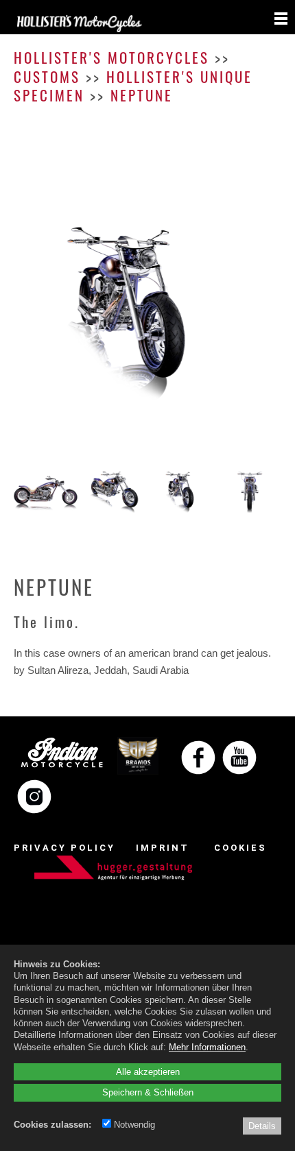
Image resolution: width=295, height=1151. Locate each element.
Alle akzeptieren (148, 1071)
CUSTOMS (47, 76)
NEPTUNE (141, 95)
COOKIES (240, 848)
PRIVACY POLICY (64, 848)
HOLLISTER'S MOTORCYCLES (111, 57)
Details (262, 1125)
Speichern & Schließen (147, 1092)
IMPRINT (162, 848)
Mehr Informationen (207, 1046)
